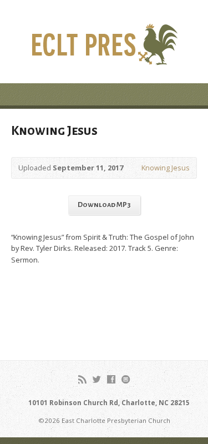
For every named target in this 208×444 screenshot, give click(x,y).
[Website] (125, 379)
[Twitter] (97, 379)
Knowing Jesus (165, 168)
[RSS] (82, 379)
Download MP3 (104, 205)
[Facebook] (111, 379)
